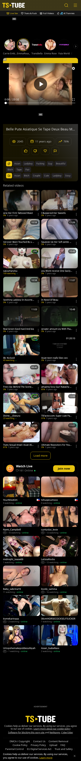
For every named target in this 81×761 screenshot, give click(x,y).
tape (19, 169)
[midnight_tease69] (21, 550)
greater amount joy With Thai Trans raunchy (56, 329)
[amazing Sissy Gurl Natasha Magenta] (59, 377)
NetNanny (55, 732)
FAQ (62, 745)
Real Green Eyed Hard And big (18, 329)
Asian (17, 175)
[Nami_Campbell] (21, 520)
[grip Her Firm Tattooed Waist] (21, 203)
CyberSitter (67, 732)
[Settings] (73, 68)
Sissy (67, 175)
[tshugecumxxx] (59, 491)
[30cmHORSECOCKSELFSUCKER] (59, 609)
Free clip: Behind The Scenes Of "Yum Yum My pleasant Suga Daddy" (18, 387)
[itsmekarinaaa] (21, 609)
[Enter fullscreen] (73, 100)
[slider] (40, 103)
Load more (40, 455)
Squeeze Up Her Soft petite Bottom (56, 242)
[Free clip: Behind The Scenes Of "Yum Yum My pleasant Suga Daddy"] (21, 377)
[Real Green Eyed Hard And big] (21, 319)
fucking (40, 163)
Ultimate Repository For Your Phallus (56, 445)
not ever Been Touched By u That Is (18, 242)
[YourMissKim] (21, 491)
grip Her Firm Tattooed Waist (18, 213)
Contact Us (39, 741)
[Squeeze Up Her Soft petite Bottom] (59, 232)
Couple (36, 175)
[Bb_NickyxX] (21, 348)
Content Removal (58, 741)
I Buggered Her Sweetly (53, 213)
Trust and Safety (64, 749)
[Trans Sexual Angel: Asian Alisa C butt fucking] (21, 435)
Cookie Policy (20, 745)
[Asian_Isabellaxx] (59, 639)
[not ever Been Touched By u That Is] (21, 232)
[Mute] (8, 68)
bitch (10, 169)
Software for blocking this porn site (26, 732)
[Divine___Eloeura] (21, 406)
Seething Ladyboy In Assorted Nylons (18, 300)
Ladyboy (57, 175)
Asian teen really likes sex (54, 358)
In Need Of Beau (49, 300)
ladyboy (28, 163)
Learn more (45, 757)
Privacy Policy (38, 745)
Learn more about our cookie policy (52, 728)
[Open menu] (75, 5)
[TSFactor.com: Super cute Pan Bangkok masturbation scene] (59, 406)
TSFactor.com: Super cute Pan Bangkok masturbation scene (56, 416)
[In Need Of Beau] (59, 290)
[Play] (40, 84)
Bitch (26, 175)
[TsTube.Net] (13, 5)
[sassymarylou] (21, 261)
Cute (46, 175)
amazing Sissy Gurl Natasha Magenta (56, 387)
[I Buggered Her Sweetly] (59, 203)
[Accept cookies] (74, 756)
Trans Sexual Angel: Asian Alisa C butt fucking (18, 445)
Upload (53, 745)
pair (27, 169)
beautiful (60, 163)
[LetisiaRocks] (59, 550)
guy (50, 163)
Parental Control (14, 749)
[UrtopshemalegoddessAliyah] (21, 639)
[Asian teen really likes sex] (59, 348)
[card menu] (38, 214)
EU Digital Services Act (39, 749)
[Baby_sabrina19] (21, 580)
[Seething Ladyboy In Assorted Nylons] (21, 290)
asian (17, 163)
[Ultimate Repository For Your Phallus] (59, 435)
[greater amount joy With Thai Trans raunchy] (59, 319)
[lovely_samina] (59, 580)
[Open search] (66, 5)
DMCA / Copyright (20, 741)
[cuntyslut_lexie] (59, 520)
